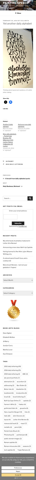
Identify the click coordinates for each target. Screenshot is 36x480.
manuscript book (11, 423)
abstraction (9, 382)
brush (7, 397)
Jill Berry (6, 341)
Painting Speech (15, 3)
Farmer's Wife (10, 404)
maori (24, 423)
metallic (8, 427)
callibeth (24, 20)
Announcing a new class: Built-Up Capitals (17, 247)
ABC (25, 374)
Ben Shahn (21, 385)
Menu (19, 13)
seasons (27, 446)
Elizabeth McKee (9, 337)
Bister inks (9, 389)
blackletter (21, 389)
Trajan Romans (24, 450)
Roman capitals (10, 442)
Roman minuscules (12, 446)
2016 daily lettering (14, 164)
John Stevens (18, 416)
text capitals (9, 450)
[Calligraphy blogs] (14, 321)
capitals (27, 401)
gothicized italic (10, 408)
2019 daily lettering (12, 374)
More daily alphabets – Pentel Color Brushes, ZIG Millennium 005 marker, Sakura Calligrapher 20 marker (9, 140)
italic (7, 416)
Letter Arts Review (21, 420)
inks (27, 412)
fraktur (22, 404)
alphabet (10, 161)
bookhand (9, 393)
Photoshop (9, 435)
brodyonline (21, 393)
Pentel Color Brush (12, 431)
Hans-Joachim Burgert (13, 412)
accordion (21, 382)
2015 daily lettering (12, 366)
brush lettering (19, 397)
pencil (18, 427)
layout (7, 420)
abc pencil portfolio (12, 378)
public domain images (13, 439)
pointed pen (22, 435)
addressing (9, 385)
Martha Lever (7, 350)
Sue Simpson (7, 354)
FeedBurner (22, 226)
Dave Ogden (7, 333)
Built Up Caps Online (12, 401)
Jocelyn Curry (8, 345)
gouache (24, 408)
